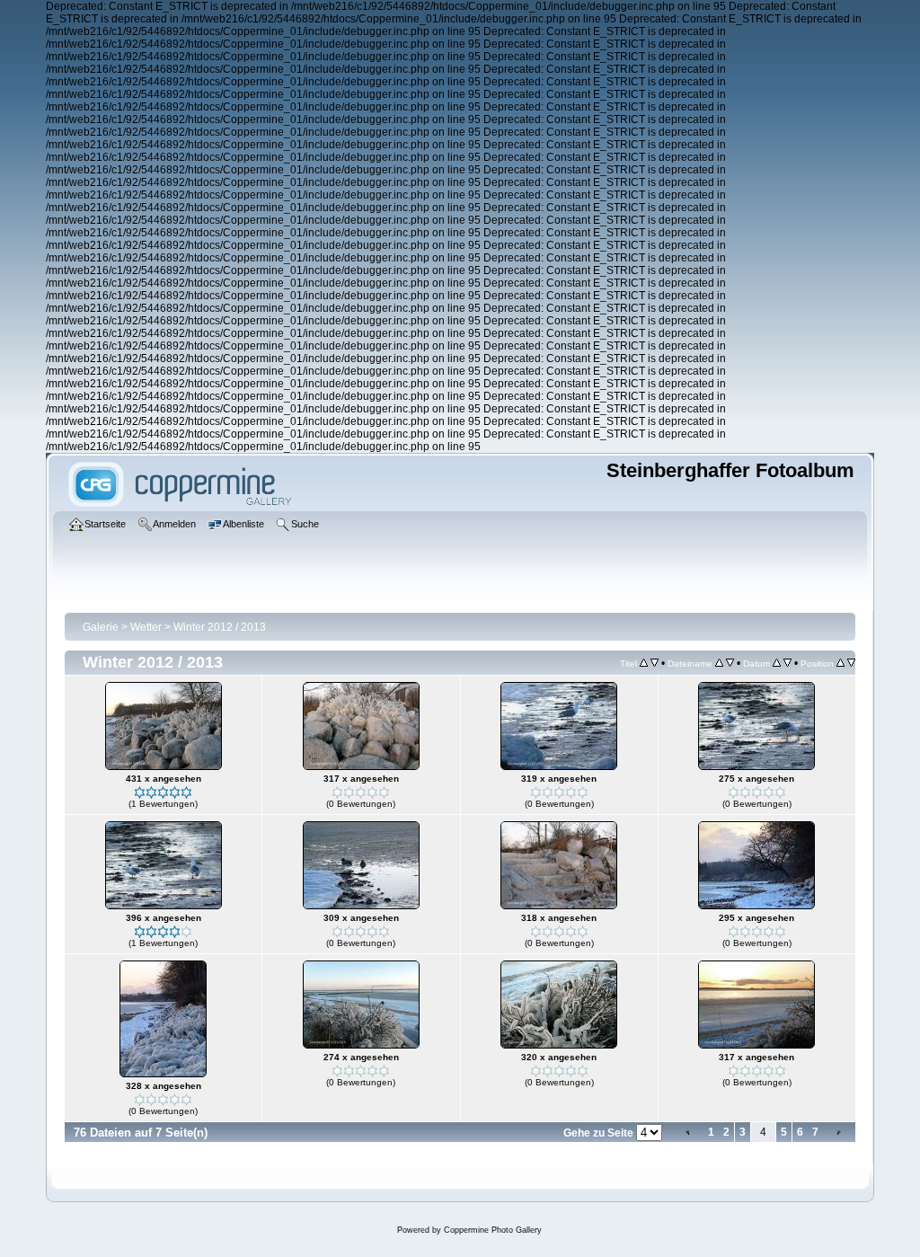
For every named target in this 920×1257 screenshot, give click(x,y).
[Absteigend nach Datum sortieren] (787, 663)
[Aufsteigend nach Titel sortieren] (644, 663)
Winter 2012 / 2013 (219, 627)
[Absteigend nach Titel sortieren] (654, 663)
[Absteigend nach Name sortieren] (730, 663)
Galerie (101, 627)
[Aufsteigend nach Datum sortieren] (777, 663)
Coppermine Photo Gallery (493, 1230)
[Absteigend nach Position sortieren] (851, 663)
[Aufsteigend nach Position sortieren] (840, 663)
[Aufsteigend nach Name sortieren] (719, 663)
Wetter (146, 627)
